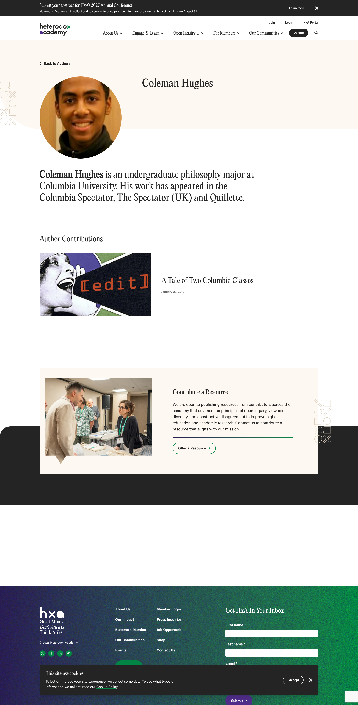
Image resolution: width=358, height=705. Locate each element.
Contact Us (166, 650)
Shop (161, 640)
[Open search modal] (316, 33)
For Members (224, 33)
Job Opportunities (171, 629)
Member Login (169, 609)
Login (289, 22)
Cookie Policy (106, 686)
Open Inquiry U (186, 33)
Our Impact (124, 619)
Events (120, 650)
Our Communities (264, 33)
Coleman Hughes (71, 174)
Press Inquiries (169, 619)
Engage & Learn (146, 33)
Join (272, 22)
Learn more (297, 8)
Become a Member (130, 629)
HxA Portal (310, 22)
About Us (110, 33)
